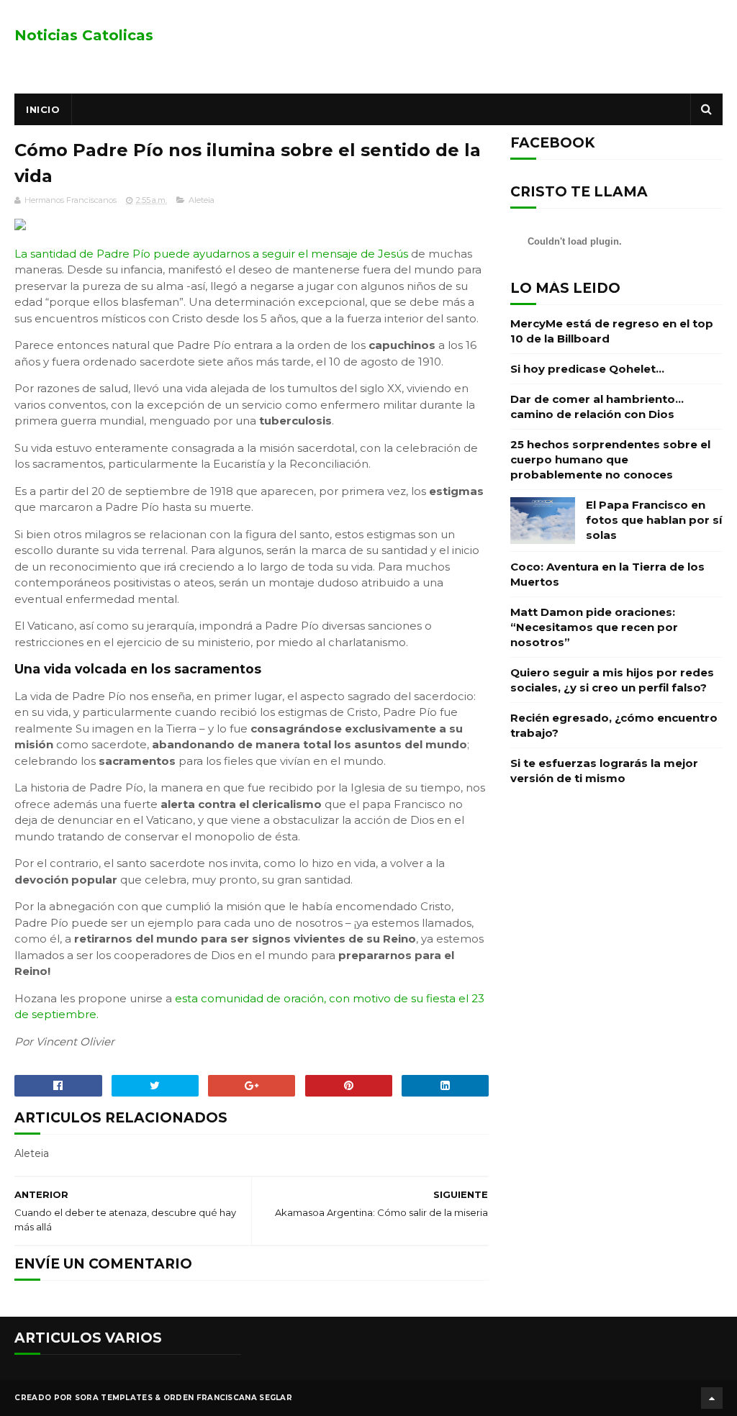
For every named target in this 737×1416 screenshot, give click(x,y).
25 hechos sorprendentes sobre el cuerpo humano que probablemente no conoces (610, 459)
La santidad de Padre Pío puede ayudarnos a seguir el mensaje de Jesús (211, 253)
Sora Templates (114, 1397)
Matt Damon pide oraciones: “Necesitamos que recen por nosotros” (594, 627)
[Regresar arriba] (712, 1398)
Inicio (43, 109)
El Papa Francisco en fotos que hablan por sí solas (654, 520)
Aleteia (201, 200)
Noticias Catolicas (83, 35)
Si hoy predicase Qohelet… (587, 369)
